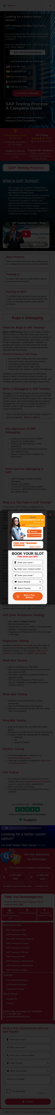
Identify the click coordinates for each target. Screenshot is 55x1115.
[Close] (50, 514)
